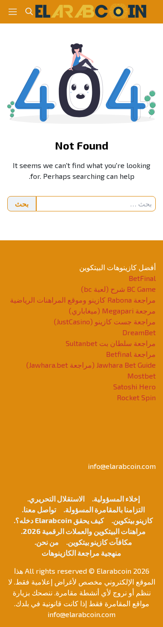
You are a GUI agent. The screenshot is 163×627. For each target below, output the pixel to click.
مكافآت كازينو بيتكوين (100, 542)
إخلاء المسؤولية (117, 498)
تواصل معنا (40, 509)
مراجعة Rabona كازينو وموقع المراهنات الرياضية (83, 299)
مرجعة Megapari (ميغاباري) (112, 310)
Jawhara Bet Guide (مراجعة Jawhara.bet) (91, 364)
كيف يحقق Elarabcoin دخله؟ (59, 520)
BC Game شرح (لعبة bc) (118, 289)
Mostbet (141, 375)
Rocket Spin (136, 397)
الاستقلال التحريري (57, 498)
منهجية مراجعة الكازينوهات (81, 552)
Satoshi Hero (134, 386)
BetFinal (142, 278)
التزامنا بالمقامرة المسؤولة (105, 509)
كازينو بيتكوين (133, 520)
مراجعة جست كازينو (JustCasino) (105, 321)
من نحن (47, 542)
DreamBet (139, 332)
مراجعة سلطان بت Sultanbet (111, 343)
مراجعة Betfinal (131, 354)
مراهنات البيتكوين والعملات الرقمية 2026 (84, 531)
